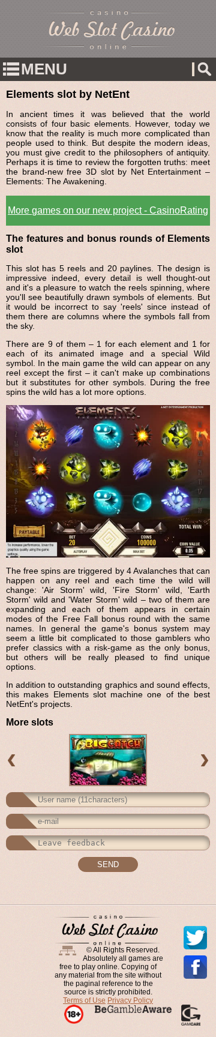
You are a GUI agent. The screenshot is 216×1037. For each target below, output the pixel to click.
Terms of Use (84, 1000)
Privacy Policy (130, 1000)
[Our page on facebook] (195, 967)
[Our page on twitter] (195, 937)
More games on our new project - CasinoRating (108, 210)
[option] (108, 760)
